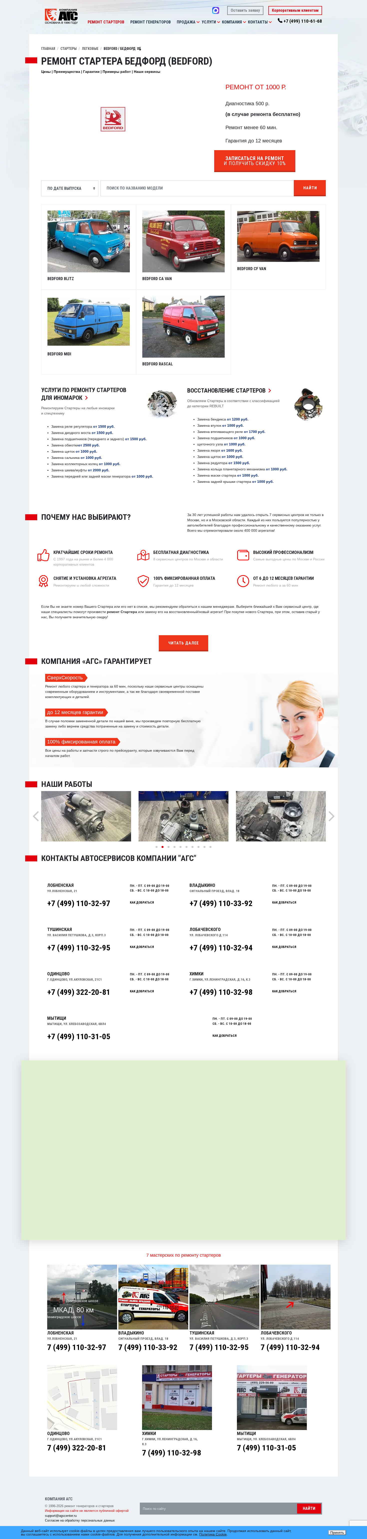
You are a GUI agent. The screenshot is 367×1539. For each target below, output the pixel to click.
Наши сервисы (147, 72)
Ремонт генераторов (150, 22)
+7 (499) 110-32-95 (78, 947)
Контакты (258, 22)
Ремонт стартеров (106, 22)
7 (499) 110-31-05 (266, 1447)
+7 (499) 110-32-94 (220, 947)
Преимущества (67, 72)
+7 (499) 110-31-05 (78, 1036)
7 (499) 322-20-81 (76, 1447)
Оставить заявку (245, 10)
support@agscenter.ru (61, 1516)
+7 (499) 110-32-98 (220, 992)
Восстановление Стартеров (230, 390)
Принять (337, 1533)
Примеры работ (117, 72)
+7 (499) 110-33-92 (220, 903)
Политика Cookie (213, 1534)
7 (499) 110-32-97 (76, 1347)
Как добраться (142, 902)
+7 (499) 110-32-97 (78, 903)
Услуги (209, 22)
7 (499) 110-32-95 (218, 1347)
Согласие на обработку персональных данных (80, 1520)
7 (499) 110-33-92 (147, 1347)
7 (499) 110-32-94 (290, 1347)
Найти (310, 188)
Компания (232, 22)
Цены (46, 72)
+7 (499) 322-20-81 (78, 992)
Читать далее (183, 643)
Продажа (186, 22)
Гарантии (91, 72)
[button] (197, 22)
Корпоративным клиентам (295, 10)
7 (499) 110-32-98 (171, 1452)
